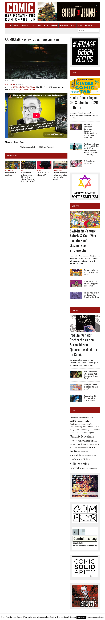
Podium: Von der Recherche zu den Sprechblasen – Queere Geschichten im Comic (83, 344)
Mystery (97, 444)
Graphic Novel (79, 436)
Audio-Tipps (75, 206)
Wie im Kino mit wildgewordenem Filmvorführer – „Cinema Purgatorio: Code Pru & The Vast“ (28, 176)
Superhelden (76, 468)
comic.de (12, 84)
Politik (73, 451)
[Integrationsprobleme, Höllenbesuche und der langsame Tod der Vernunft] (60, 167)
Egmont (90, 430)
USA (90, 468)
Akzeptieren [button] (81, 617)
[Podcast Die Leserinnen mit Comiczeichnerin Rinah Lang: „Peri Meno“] (76, 297)
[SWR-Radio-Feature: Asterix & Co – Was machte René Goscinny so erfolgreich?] (85, 226)
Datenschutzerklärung (95, 617)
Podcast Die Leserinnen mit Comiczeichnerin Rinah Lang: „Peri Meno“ (91, 295)
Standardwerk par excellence (11, 173)
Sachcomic (85, 456)
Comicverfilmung (76, 427)
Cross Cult (86, 427)
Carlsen (87, 420)
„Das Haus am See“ (27, 89)
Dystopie (72, 430)
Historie (91, 437)
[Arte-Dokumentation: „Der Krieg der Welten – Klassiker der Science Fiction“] (76, 376)
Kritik (9, 25)
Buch (46, 25)
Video (73, 25)
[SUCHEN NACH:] (88, 30)
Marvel (92, 444)
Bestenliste (89, 25)
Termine (74, 72)
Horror (16, 142)
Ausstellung (83, 417)
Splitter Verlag (79, 464)
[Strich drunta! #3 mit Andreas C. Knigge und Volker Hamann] (76, 286)
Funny (78, 432)
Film (39, 25)
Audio (80, 25)
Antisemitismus (74, 417)
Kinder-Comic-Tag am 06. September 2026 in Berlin (84, 102)
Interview (25, 25)
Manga (86, 444)
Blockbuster (80, 421)
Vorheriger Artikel (27, 147)
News (33, 25)
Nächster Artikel (45, 147)
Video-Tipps (75, 310)
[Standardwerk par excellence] (12, 167)
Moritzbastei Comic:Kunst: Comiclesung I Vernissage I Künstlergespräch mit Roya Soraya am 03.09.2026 (91, 131)
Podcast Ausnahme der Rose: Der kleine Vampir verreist (91, 272)
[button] (69, 11)
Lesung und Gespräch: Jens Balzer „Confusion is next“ (91, 386)
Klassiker (88, 440)
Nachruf (72, 448)
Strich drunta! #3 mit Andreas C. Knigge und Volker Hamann (91, 283)
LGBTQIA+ (72, 444)
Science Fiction (82, 459)
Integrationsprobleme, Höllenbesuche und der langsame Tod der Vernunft (60, 175)
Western (94, 468)
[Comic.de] (20, 11)
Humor (80, 440)
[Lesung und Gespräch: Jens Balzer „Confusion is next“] (76, 389)
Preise (79, 451)
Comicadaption (75, 424)
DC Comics (93, 427)
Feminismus (73, 432)
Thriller (85, 468)
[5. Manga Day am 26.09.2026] (76, 166)
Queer (82, 451)
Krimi (95, 441)
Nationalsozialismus (81, 448)
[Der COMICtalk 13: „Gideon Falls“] (44, 167)
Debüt (97, 427)
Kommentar (64, 25)
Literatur (80, 444)
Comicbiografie (86, 424)
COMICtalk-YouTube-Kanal (24, 87)
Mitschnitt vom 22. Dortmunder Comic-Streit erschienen (90, 398)
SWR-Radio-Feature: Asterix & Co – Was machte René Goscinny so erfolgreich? (83, 240)
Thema (16, 25)
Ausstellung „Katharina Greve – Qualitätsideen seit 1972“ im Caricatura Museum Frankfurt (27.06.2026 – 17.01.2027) (91, 149)
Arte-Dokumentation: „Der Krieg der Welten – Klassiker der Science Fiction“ (92, 374)
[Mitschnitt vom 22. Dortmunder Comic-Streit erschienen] (76, 400)
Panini (22, 142)
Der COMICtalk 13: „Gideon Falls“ (43, 173)
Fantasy (96, 429)
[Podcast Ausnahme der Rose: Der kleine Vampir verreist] (76, 274)
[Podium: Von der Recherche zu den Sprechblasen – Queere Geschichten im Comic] (85, 331)
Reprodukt (75, 455)
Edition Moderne (81, 430)
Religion (86, 451)
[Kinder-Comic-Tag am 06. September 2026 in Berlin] (85, 93)
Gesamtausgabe (87, 432)
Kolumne (54, 25)
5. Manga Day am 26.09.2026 (89, 162)
